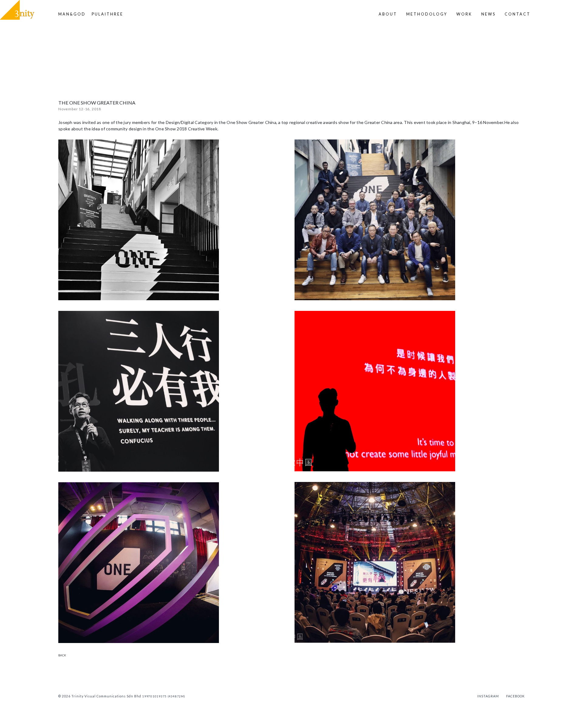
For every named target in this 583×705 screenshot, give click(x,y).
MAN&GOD (72, 14)
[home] (17, 10)
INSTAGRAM (488, 696)
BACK (62, 655)
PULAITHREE (107, 14)
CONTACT (517, 14)
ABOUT (388, 14)
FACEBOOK (515, 696)
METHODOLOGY (426, 14)
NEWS (488, 14)
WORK (464, 14)
